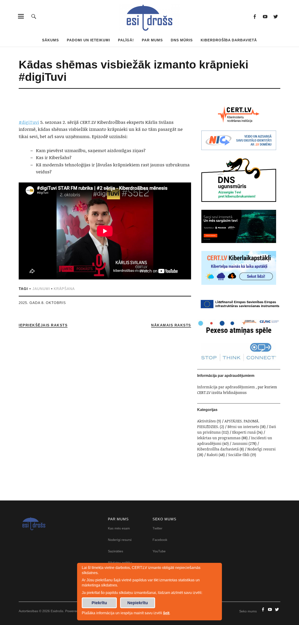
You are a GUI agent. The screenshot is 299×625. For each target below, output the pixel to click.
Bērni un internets (243, 426)
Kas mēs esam (119, 528)
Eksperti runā (244, 432)
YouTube (159, 551)
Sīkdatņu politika (120, 562)
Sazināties (115, 551)
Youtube (265, 16)
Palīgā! (126, 40)
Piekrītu (99, 602)
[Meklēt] (34, 16)
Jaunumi (240, 443)
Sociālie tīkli (238, 454)
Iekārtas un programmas (219, 437)
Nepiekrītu (137, 602)
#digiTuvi (29, 122)
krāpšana (64, 289)
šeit (166, 613)
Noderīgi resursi (261, 449)
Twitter (275, 16)
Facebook (254, 16)
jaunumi (41, 289)
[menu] (21, 16)
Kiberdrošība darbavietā (229, 40)
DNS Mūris (182, 40)
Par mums (152, 40)
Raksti (212, 454)
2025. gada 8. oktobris (42, 303)
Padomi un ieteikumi (88, 40)
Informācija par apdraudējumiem (226, 386)
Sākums (50, 40)
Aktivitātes (206, 421)
